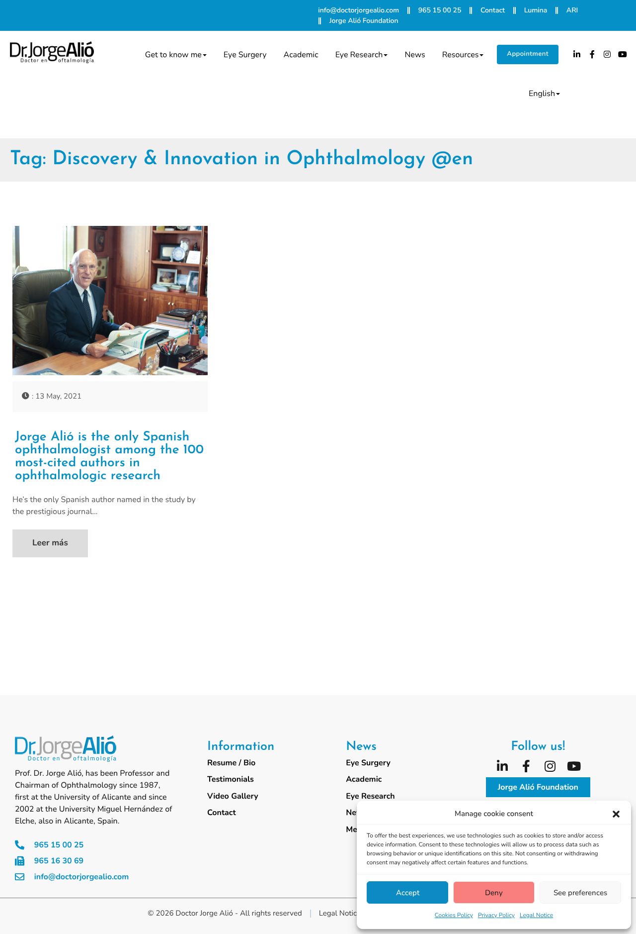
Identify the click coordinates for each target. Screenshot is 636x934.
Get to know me (173, 54)
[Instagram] (607, 54)
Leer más (50, 543)
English (542, 93)
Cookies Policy (454, 916)
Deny (494, 893)
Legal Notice (536, 916)
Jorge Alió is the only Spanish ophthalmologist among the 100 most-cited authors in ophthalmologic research (109, 457)
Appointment (528, 53)
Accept (407, 893)
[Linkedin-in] (576, 54)
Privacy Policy (496, 916)
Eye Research (359, 54)
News (414, 54)
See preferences (580, 893)
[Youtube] (622, 54)
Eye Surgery (245, 54)
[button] (616, 814)
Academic (301, 54)
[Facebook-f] (592, 54)
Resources (460, 54)
